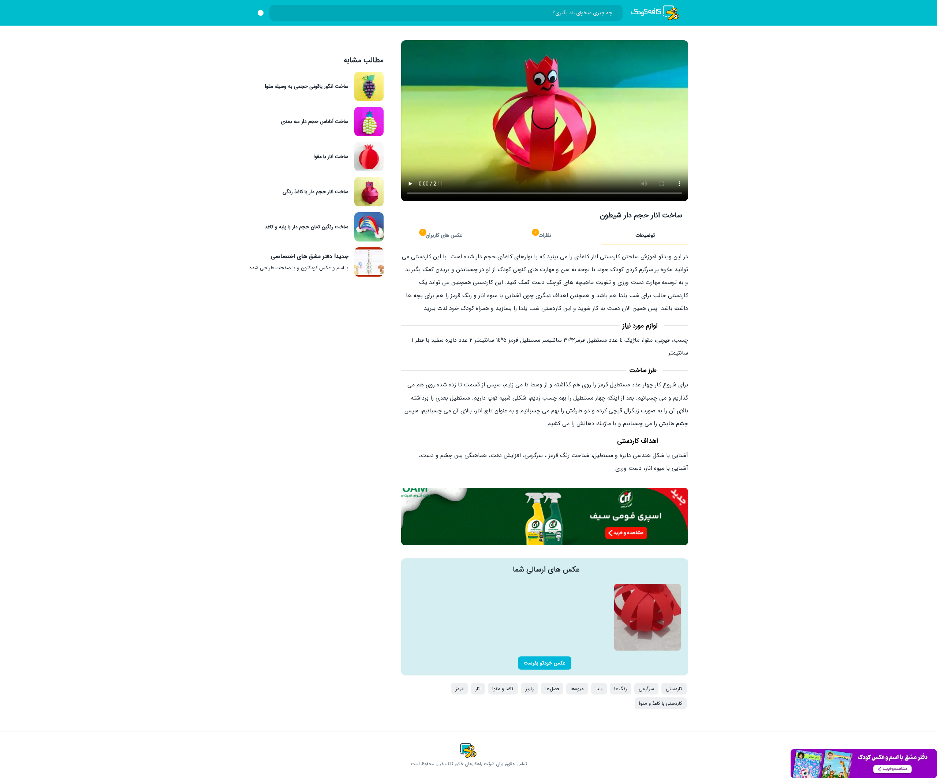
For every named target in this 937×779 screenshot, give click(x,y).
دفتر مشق (864, 763)
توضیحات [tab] (645, 235)
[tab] (545, 235)
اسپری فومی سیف (544, 516)
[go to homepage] (655, 12)
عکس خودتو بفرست (544, 663)
